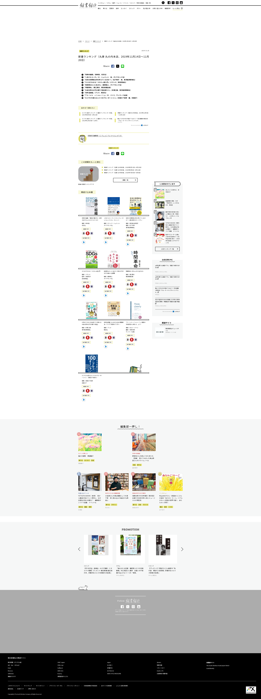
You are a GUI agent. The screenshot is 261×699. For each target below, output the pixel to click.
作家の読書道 (136, 453)
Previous (79, 549)
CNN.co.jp (60, 665)
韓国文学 (167, 8)
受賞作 (111, 8)
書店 (86, 507)
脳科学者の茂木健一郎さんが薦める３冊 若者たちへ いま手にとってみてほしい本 (172, 215)
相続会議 (159, 665)
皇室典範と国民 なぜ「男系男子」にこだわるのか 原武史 (172, 203)
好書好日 (88, 6)
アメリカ (145, 504)
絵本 (117, 8)
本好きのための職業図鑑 (112, 493)
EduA (9, 668)
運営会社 (10, 689)
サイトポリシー (40, 686)
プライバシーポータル (55, 686)
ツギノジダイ (161, 668)
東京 (90, 507)
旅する (81, 507)
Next (182, 549)
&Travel (17, 665)
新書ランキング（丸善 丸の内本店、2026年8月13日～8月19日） (123, 167)
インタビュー (101, 3)
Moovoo (10, 671)
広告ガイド (20, 689)
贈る (161, 507)
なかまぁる (110, 671)
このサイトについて (14, 686)
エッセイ (124, 8)
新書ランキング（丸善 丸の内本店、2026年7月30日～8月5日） (123, 172)
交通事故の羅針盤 (162, 674)
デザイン (114, 504)
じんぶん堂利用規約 (122, 686)
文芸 (92, 460)
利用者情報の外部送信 (90, 686)
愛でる (81, 460)
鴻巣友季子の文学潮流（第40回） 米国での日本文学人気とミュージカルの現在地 (144, 498)
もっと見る (176, 8)
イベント (125, 3)
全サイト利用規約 (106, 686)
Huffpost (60, 668)
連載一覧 (148, 3)
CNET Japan (61, 662)
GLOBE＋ (110, 665)
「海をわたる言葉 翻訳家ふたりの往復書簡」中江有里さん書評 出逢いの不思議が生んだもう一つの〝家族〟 (129, 570)
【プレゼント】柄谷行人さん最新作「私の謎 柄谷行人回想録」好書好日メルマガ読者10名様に (162, 570)
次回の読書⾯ (140, 3)
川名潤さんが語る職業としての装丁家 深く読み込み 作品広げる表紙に (116, 498)
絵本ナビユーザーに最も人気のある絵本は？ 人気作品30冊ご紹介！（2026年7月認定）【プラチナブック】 (173, 239)
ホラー (139, 8)
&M (9, 665)
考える (105, 8)
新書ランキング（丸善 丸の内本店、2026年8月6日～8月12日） (123, 170)
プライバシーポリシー (73, 686)
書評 (113, 3)
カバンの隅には (83, 453)
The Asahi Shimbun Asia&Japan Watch (217, 665)
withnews (11, 674)
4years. (159, 662)
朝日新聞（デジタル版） (15, 662)
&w (12, 665)
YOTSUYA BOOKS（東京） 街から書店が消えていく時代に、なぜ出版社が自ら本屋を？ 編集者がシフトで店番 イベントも (173, 227)
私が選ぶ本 (146, 8)
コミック (132, 8)
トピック (132, 3)
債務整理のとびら (63, 676)
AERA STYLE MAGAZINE (114, 674)
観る (99, 8)
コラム (109, 3)
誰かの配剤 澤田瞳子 (85, 456)
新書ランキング (84, 51)
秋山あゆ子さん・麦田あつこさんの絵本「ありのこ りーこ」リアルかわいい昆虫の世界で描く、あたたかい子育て (170, 499)
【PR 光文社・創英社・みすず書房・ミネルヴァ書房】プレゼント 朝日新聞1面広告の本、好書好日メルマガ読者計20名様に (98, 570)
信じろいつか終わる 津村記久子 (172, 191)
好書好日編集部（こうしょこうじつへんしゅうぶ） (105, 136)
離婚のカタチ (12, 676)
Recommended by (136, 125)
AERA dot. (60, 671)
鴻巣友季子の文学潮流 (139, 493)
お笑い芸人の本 (158, 8)
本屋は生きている (83, 493)
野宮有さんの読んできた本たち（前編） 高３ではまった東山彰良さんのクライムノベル (143, 458)
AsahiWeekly (210, 668)
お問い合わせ (32, 689)
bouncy (60, 674)
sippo (109, 662)
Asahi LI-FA (160, 671)
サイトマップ (28, 686)
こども (170, 507)
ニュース (119, 3)
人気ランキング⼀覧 (167, 249)
